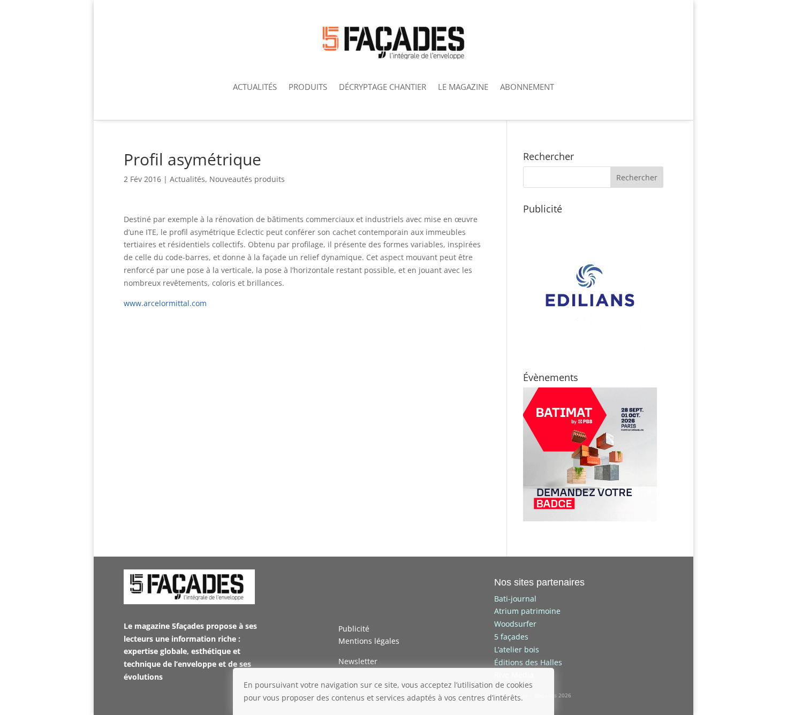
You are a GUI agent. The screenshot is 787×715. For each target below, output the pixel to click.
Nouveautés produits (247, 179)
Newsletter (357, 661)
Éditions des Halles (528, 662)
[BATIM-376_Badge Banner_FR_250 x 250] (590, 518)
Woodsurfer (515, 624)
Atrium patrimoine (527, 611)
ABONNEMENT (527, 86)
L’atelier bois (516, 649)
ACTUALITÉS (255, 86)
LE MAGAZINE (463, 86)
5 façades (511, 637)
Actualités (187, 179)
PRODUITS (308, 86)
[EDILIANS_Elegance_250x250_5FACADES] (590, 350)
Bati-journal (515, 599)
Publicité (353, 628)
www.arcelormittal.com (165, 303)
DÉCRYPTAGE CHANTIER (382, 86)
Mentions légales (368, 641)
